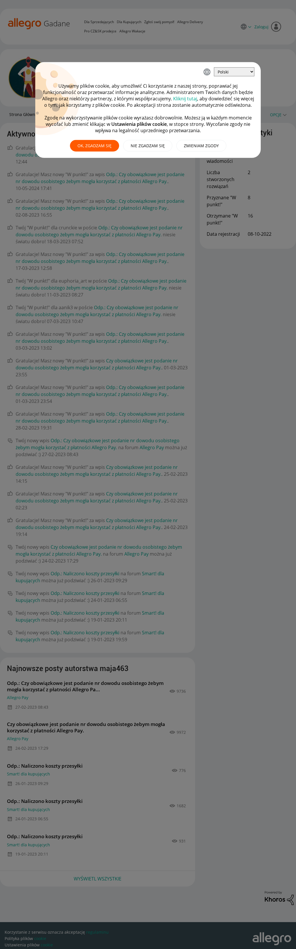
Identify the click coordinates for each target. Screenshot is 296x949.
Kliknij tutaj (185, 98)
